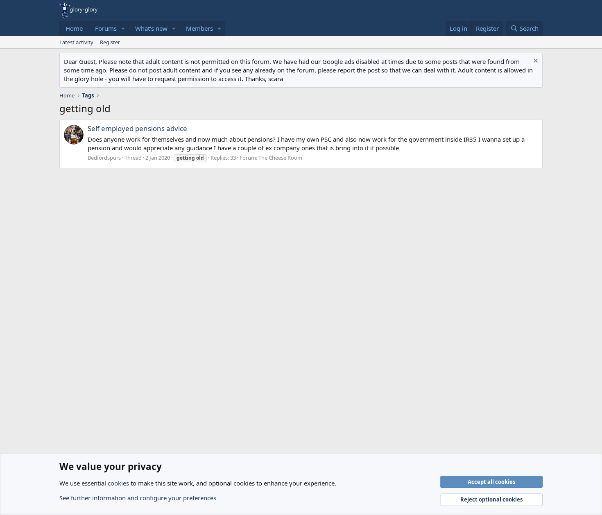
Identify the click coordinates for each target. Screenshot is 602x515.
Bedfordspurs (104, 157)
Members (199, 28)
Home (74, 28)
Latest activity (76, 42)
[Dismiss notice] (534, 61)
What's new (151, 28)
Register (110, 42)
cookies (118, 483)
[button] (123, 28)
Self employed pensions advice (137, 128)
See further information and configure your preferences (137, 498)
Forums (106, 28)
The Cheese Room (280, 157)
